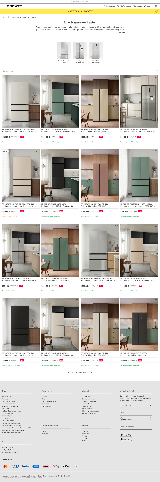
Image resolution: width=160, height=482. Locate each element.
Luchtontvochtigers (8, 401)
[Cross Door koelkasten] (96, 50)
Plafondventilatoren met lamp (12, 425)
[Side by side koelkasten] (80, 50)
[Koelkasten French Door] (64, 50)
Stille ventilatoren (8, 420)
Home (4, 17)
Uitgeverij (85, 391)
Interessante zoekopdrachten (11, 432)
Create (4, 391)
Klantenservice (47, 391)
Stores (4, 442)
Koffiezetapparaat (8, 413)
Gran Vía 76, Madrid (8, 447)
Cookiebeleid (65, 476)
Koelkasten (12, 17)
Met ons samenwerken (50, 425)
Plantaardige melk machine (11, 423)
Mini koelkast (6, 396)
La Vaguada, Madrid (8, 450)
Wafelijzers (5, 399)
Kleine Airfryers (7, 416)
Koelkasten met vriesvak (10, 406)
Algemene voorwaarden (10, 476)
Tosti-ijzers (5, 408)
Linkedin (84, 438)
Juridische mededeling (27, 476)
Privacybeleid (41, 476)
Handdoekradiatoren (9, 404)
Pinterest (85, 436)
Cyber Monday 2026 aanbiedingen (13, 430)
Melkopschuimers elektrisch (11, 411)
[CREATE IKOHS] (14, 6)
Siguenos (85, 425)
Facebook (85, 431)
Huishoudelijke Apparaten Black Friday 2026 (16, 428)
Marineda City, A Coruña (10, 452)
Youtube (84, 441)
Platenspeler (6, 418)
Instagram (85, 433)
